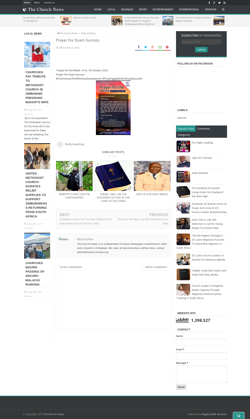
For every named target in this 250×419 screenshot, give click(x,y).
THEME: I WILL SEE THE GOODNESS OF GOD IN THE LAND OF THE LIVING (113, 197)
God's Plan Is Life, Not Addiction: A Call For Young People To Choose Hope (207, 224)
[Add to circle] (214, 2)
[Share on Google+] (152, 47)
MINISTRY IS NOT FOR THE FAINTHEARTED (74, 195)
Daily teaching (74, 144)
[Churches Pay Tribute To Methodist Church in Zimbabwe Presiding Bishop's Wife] (37, 67)
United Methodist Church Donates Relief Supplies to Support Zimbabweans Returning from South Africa (36, 195)
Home (27, 2)
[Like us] (209, 2)
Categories (184, 134)
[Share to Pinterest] (167, 47)
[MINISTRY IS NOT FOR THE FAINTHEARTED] (74, 190)
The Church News (54, 414)
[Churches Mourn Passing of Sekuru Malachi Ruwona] (37, 257)
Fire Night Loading (202, 142)
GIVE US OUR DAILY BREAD (152, 194)
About (37, 2)
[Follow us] (219, 2)
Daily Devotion (200, 173)
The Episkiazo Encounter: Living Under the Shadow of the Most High (207, 192)
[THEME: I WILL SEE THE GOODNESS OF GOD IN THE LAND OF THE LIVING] (113, 190)
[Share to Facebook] (138, 47)
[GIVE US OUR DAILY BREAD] (152, 190)
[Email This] (160, 47)
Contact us (49, 2)
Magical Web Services (214, 414)
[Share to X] (145, 47)
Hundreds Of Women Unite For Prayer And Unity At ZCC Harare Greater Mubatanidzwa (209, 208)
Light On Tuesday (202, 157)
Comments (203, 128)
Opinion (181, 117)
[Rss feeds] (224, 2)
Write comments (156, 267)
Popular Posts (186, 128)
